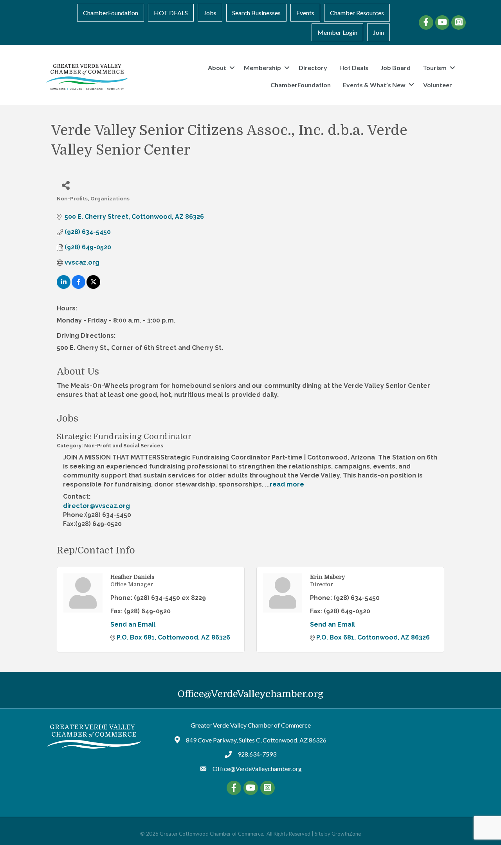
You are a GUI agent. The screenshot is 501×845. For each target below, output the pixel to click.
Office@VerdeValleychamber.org (250, 693)
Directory (313, 67)
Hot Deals (353, 67)
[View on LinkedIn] (63, 286)
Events (305, 12)
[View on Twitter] (93, 286)
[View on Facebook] (78, 286)
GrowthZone (346, 834)
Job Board (395, 67)
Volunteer (437, 84)
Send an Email (132, 624)
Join (378, 32)
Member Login (337, 32)
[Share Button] (65, 185)
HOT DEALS (171, 12)
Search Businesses (256, 12)
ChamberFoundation (110, 12)
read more (287, 484)
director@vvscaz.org (96, 506)
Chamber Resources (357, 12)
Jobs (210, 12)
